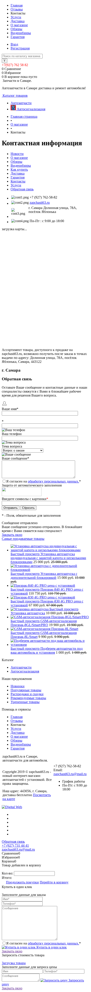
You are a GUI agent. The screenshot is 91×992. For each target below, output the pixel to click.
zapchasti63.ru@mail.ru (70, 774)
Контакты (18, 181)
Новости (17, 154)
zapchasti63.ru (40, 202)
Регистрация (20, 48)
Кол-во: (8, 873)
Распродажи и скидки (27, 694)
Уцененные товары (25, 702)
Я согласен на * (43, 943)
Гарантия (18, 37)
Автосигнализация (25, 671)
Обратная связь (22, 189)
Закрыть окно (12, 535)
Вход (14, 44)
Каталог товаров (15, 95)
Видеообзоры (21, 33)
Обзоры (16, 29)
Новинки (18, 686)
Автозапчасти (21, 667)
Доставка (18, 21)
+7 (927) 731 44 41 (15, 845)
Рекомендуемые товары (28, 698)
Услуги (16, 17)
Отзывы (17, 9)
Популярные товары (26, 690)
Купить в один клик (51, 947)
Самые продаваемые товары (23, 539)
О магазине (19, 25)
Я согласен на (43, 481)
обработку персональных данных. (53, 481)
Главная (17, 5)
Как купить (19, 169)
